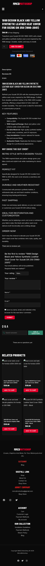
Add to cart (16, 47)
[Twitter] (16, 500)
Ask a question (36, 333)
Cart (22, 511)
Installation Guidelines (22, 527)
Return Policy (22, 533)
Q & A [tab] (4, 78)
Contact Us (23, 481)
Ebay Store (22, 483)
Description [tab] (6, 70)
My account (22, 520)
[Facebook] (4, 500)
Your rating (9, 273)
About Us (22, 478)
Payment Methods (22, 517)
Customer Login (22, 514)
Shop (22, 475)
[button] (3, 9)
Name (7, 292)
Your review (11, 278)
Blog (22, 465)
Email (7, 301)
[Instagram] (10, 500)
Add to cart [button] (9, 390)
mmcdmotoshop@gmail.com (22, 491)
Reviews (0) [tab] (6, 74)
